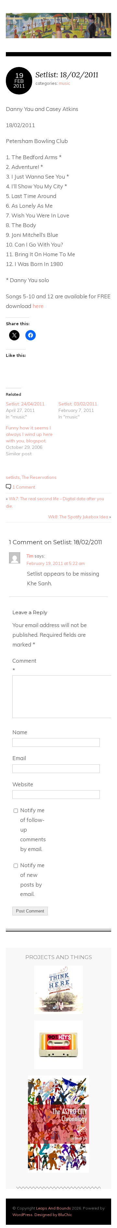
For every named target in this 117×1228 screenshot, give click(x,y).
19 (19, 75)
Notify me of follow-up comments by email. (33, 829)
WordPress (22, 1214)
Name (19, 732)
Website (22, 784)
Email (19, 758)
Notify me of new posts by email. (32, 880)
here (38, 306)
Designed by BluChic (53, 1214)
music (64, 83)
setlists (13, 477)
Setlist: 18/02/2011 (66, 74)
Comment (24, 665)
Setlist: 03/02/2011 (77, 404)
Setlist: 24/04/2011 (25, 404)
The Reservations (39, 477)
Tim (30, 556)
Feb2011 (19, 83)
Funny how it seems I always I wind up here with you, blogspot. (29, 434)
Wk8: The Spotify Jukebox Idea (78, 516)
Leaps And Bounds (53, 1208)
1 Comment (23, 487)
